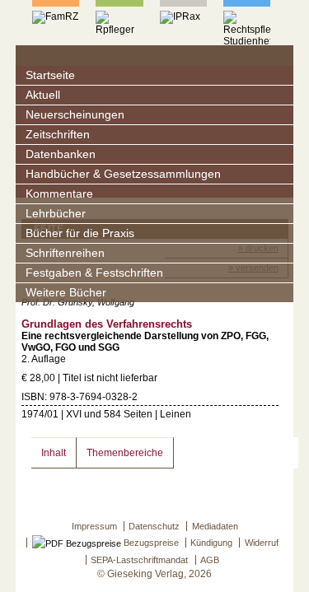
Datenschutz (154, 526)
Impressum (94, 526)
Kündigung (211, 543)
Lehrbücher (56, 213)
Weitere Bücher (66, 293)
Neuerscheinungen (75, 115)
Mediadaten (215, 526)
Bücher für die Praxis (80, 233)
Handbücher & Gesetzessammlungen (123, 174)
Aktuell (43, 95)
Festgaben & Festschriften (94, 273)
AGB (209, 560)
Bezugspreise (150, 543)
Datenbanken (61, 154)
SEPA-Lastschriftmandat (139, 560)
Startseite (50, 75)
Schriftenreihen (65, 253)
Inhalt (53, 453)
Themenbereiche (125, 453)
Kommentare (59, 194)
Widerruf (262, 543)
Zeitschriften (58, 134)
